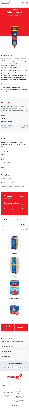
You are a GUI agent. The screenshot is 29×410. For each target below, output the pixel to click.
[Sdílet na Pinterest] (16, 367)
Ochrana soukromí (7, 399)
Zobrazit (20, 327)
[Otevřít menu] (27, 3)
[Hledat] (23, 3)
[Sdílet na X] (12, 367)
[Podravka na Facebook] (14, 405)
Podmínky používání (8, 392)
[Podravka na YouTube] (16, 405)
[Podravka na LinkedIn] (12, 405)
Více (13, 209)
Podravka (15, 9)
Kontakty (17, 393)
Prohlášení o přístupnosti (6, 396)
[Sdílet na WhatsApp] (24, 367)
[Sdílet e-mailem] (20, 367)
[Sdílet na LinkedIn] (4, 367)
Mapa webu (5, 390)
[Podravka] (5, 4)
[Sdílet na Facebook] (8, 367)
